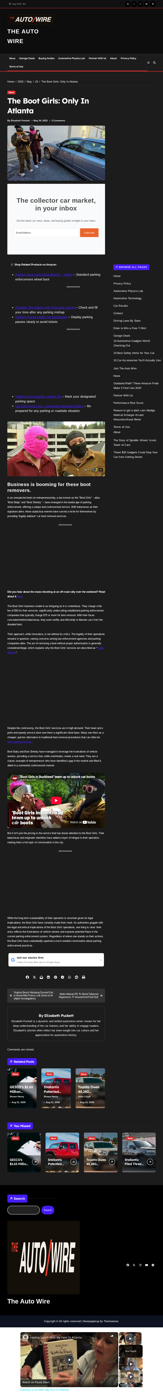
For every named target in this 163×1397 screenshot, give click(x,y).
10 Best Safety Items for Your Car (134, 353)
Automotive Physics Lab (71, 58)
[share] (112, 1333)
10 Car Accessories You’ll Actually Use (137, 360)
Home (117, 276)
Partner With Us (97, 58)
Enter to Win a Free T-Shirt (129, 328)
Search (19, 1196)
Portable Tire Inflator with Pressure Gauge (45, 305)
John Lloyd (84, 1094)
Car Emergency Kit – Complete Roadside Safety (49, 403)
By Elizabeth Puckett (18, 120)
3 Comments (58, 120)
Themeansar (111, 1318)
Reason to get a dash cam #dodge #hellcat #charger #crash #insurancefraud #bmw (134, 415)
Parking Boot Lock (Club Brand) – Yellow (43, 274)
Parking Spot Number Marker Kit (38, 394)
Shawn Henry (17, 1094)
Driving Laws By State (127, 320)
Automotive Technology (127, 298)
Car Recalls (120, 305)
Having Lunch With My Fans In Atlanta (56, 1335)
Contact (118, 313)
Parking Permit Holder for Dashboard (41, 314)
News (12, 58)
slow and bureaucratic (19, 739)
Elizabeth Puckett (59, 1013)
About (113, 58)
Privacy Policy (128, 58)
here (19, 593)
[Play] (131, 1361)
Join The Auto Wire (125, 368)
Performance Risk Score (128, 402)
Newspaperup (91, 1318)
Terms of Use (16, 66)
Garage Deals (27, 58)
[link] (25, 1334)
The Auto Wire (28, 1298)
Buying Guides (46, 58)
